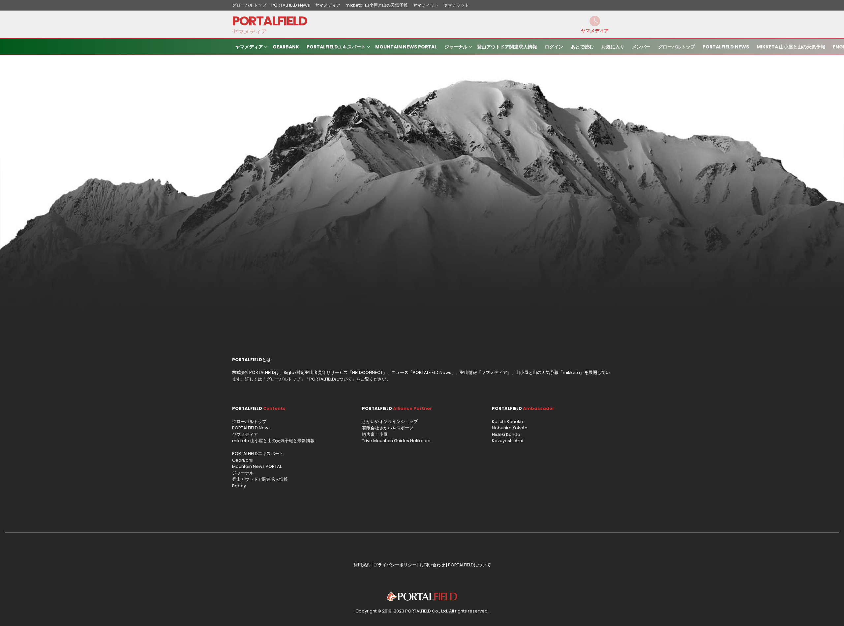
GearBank (286, 46)
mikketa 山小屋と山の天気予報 (791, 46)
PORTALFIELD (269, 21)
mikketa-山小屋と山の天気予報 (377, 5)
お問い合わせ (432, 565)
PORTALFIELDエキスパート (336, 46)
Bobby (239, 486)
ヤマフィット (425, 5)
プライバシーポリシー (395, 565)
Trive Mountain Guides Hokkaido (396, 441)
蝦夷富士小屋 (375, 434)
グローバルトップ (249, 5)
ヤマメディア (328, 5)
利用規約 (362, 565)
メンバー (641, 46)
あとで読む (582, 46)
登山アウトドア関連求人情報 (507, 46)
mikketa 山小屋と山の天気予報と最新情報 (273, 441)
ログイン (554, 46)
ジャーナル (455, 46)
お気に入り (612, 46)
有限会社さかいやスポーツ (387, 428)
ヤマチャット (456, 5)
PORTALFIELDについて (330, 379)
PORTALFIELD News (290, 5)
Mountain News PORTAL (406, 46)
